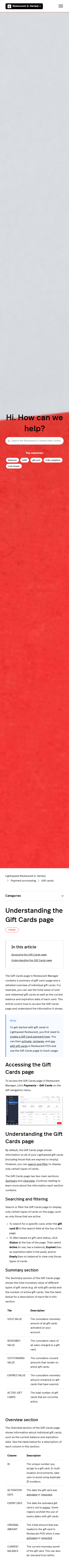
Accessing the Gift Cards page (29, 955)
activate (26, 1041)
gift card (36, 460)
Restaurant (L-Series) (26, 6)
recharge (38, 1041)
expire (46, 1507)
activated (32, 1495)
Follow (12, 930)
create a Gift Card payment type (30, 1036)
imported (46, 1495)
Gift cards (47, 880)
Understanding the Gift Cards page (31, 960)
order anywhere (53, 460)
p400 (24, 460)
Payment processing (23, 880)
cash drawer (14, 466)
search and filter (38, 1164)
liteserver (12, 460)
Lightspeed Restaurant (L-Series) (25, 876)
